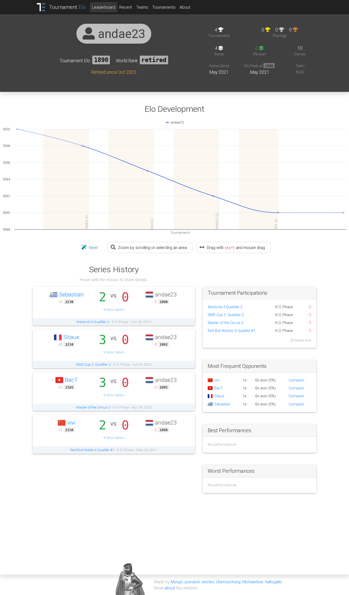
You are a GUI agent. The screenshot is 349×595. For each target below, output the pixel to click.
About (185, 7)
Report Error (302, 340)
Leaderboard (103, 7)
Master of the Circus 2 (93, 407)
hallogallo (273, 581)
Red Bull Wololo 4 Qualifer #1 (92, 450)
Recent (125, 7)
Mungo (177, 581)
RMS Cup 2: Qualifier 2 (93, 364)
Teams (142, 7)
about (170, 587)
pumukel (192, 581)
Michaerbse (252, 581)
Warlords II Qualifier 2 (92, 321)
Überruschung (228, 581)
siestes (207, 581)
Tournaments (164, 7)
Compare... (297, 380)
